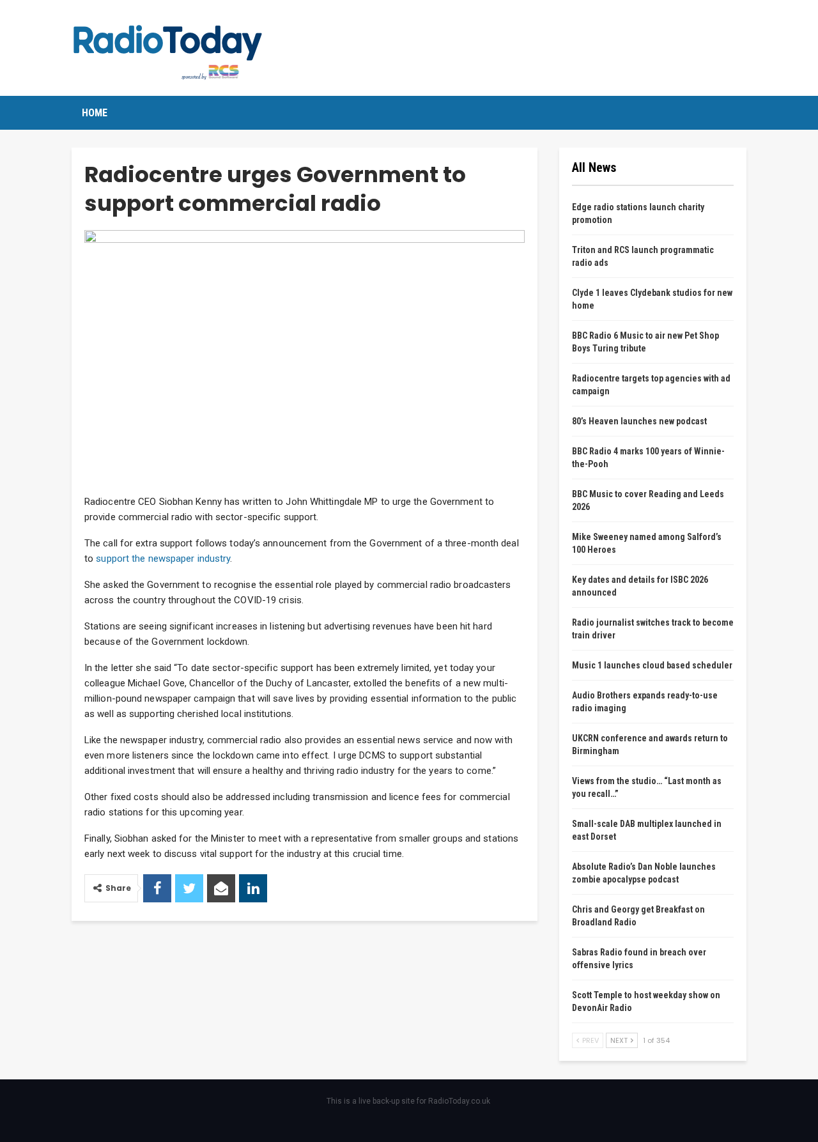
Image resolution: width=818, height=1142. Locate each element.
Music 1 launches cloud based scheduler (652, 665)
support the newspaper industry (163, 558)
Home (94, 113)
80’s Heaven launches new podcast (639, 421)
